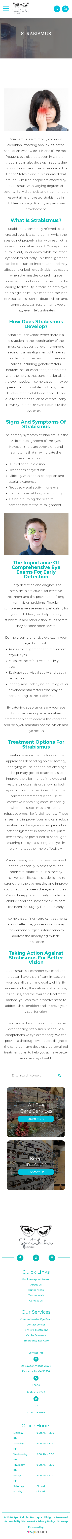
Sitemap (62, 1521)
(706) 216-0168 (36, 1412)
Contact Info (36, 1352)
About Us (36, 1284)
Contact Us (36, 1172)
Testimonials (36, 1295)
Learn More (36, 1119)
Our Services (36, 1290)
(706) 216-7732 (36, 1392)
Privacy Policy (46, 1521)
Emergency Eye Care (36, 1340)
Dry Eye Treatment (36, 1330)
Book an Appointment (36, 1279)
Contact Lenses (36, 1324)
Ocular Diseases (36, 1335)
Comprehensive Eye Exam (36, 1319)
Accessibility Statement (19, 1521)
